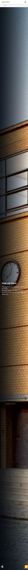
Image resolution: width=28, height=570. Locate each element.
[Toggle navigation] (25, 2)
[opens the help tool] (2, 566)
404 (5, 5)
